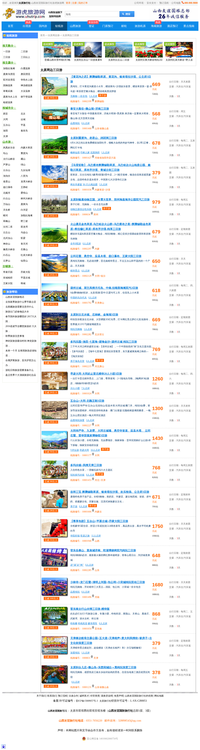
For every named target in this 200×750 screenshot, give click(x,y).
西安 (5, 113)
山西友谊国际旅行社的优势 (139, 695)
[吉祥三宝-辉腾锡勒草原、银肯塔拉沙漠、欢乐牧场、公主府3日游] (54, 506)
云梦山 (6, 260)
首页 (42, 35)
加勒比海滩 (9, 68)
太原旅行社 (24, 3)
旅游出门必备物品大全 (17, 311)
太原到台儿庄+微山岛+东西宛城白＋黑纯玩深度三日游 (103, 667)
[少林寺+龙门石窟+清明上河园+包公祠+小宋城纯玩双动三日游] (54, 594)
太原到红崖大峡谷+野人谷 (179, 60)
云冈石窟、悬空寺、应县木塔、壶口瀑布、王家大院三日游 (105, 256)
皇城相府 (7, 277)
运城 (23, 119)
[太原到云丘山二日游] (118, 56)
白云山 (6, 198)
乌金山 (24, 232)
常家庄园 (7, 272)
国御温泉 (7, 85)
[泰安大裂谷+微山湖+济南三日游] (54, 123)
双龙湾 (24, 226)
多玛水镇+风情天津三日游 (86, 465)
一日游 (6, 51)
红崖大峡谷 (26, 255)
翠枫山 (6, 221)
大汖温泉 (25, 91)
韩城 (23, 283)
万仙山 (6, 204)
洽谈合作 (73, 695)
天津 (5, 136)
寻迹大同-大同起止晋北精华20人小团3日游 (96, 373)
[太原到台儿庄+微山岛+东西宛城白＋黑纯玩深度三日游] (54, 682)
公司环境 (139, 3)
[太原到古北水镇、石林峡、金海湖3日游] (54, 329)
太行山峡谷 (9, 159)
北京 (23, 113)
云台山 (6, 170)
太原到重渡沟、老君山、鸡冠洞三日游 (93, 138)
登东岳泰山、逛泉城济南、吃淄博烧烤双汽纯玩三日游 (103, 550)
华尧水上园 (26, 79)
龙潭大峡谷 (26, 181)
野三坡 (24, 221)
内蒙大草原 (26, 147)
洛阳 (5, 130)
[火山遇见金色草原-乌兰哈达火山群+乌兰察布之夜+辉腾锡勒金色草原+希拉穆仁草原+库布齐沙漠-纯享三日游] (54, 241)
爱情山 (24, 192)
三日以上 (25, 57)
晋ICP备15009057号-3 (87, 700)
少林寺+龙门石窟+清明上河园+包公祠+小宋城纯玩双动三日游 (107, 582)
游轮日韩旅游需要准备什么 (19, 370)
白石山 (6, 255)
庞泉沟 (24, 204)
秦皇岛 (24, 130)
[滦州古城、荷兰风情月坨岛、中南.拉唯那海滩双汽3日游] (54, 299)
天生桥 (6, 209)
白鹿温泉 (25, 68)
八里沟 (24, 176)
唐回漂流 (25, 74)
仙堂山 (24, 260)
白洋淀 (24, 209)
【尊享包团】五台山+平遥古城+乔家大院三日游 (99, 521)
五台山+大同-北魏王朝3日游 (87, 400)
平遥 (23, 125)
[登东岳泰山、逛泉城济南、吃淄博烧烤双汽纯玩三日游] (54, 564)
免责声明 (118, 695)
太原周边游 (54, 35)
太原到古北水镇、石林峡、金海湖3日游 (94, 314)
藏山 (23, 159)
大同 (5, 119)
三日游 (6, 57)
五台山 (6, 125)
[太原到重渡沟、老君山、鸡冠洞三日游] (54, 152)
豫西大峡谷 (9, 249)
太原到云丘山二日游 (118, 60)
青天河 (24, 243)
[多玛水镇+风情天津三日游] (54, 477)
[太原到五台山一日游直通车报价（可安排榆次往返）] (88, 56)
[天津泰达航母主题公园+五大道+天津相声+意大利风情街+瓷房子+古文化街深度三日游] (54, 652)
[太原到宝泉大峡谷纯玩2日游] (149, 56)
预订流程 (164, 3)
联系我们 (52, 695)
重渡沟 (24, 153)
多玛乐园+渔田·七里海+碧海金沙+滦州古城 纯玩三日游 (103, 341)
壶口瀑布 (7, 187)
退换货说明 (107, 695)
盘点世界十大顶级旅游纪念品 (20, 375)
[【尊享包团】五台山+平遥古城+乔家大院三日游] (54, 535)
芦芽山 (6, 164)
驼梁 (23, 238)
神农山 (6, 243)
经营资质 (95, 695)
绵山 (23, 164)
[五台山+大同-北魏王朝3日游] (54, 417)
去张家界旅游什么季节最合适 (20, 302)
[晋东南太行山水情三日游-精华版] (54, 623)
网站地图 (159, 695)
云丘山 (6, 232)
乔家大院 (25, 272)
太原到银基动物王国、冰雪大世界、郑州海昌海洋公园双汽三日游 (110, 199)
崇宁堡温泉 (26, 96)
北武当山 (7, 238)
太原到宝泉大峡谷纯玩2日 (149, 60)
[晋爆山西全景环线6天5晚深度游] (57, 56)
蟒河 (5, 215)
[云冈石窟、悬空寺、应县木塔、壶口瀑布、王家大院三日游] (54, 270)
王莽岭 (24, 187)
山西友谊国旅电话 (14, 297)
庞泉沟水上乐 (10, 96)
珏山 (5, 153)
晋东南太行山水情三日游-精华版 (90, 608)
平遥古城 (25, 277)
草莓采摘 (7, 91)
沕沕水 (6, 176)
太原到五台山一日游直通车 (88, 60)
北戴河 (6, 192)
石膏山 (24, 249)
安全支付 (151, 3)
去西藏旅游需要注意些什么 (19, 306)
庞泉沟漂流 (9, 74)
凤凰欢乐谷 (9, 147)
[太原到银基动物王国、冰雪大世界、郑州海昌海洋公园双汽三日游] (54, 211)
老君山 (6, 181)
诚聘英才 (84, 695)
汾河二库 (7, 226)
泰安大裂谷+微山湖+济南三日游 (89, 108)
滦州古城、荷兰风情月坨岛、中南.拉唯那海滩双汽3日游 (104, 287)
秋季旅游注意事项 (14, 336)
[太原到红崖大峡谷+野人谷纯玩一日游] (179, 56)
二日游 (24, 51)
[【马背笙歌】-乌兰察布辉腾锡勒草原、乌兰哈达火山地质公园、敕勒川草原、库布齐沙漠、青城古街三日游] (54, 182)
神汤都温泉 (26, 85)
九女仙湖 (25, 170)
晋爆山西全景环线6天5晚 (57, 60)
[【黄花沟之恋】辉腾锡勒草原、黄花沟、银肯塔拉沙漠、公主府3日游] (54, 93)
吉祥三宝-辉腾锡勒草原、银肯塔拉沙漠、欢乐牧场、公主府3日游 (109, 491)
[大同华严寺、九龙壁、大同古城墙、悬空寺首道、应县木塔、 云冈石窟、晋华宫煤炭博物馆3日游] (54, 447)
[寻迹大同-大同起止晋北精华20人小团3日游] (54, 388)
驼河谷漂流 (9, 79)
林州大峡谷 (26, 198)
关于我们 (41, 695)
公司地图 (176, 3)
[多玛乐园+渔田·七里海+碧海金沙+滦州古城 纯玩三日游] (54, 358)
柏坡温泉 (7, 102)
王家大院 (7, 283)
